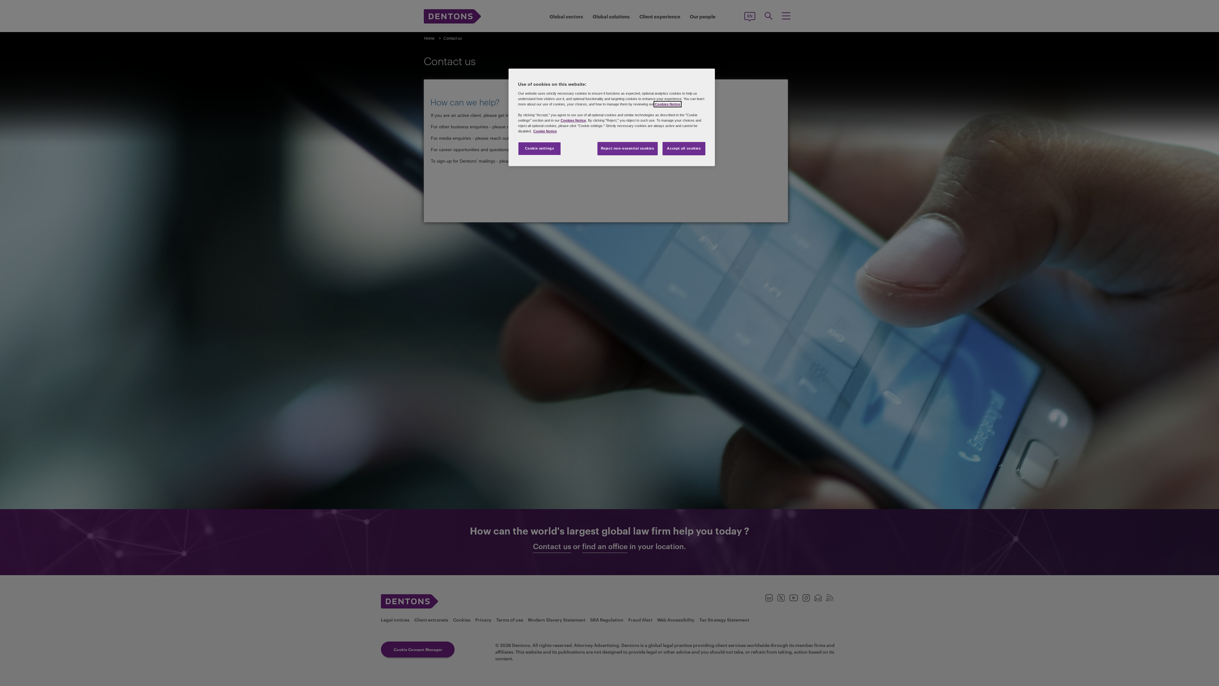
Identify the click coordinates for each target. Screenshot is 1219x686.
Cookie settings (539, 148)
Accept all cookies (684, 148)
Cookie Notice (545, 131)
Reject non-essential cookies (627, 148)
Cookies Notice (667, 104)
